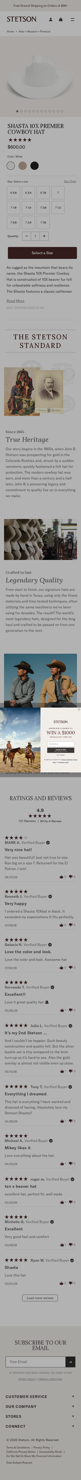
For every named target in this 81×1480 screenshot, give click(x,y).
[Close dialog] (79, 709)
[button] (60, 750)
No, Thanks (61, 755)
